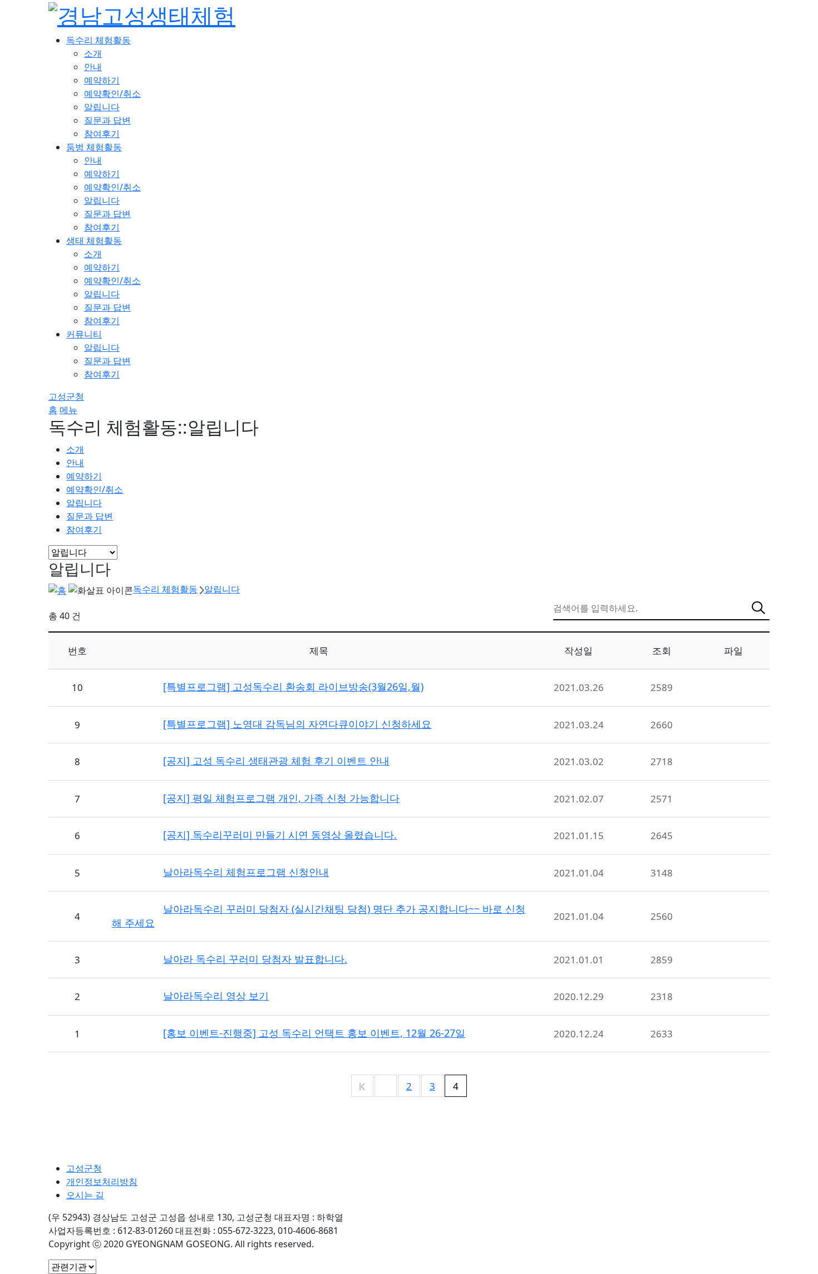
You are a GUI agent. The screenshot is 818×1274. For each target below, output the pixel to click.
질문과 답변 (107, 120)
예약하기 (102, 80)
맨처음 (362, 1086)
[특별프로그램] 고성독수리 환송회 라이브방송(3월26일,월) (293, 686)
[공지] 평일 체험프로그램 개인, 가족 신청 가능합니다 (281, 798)
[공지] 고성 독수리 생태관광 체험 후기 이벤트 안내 (276, 760)
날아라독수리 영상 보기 (216, 995)
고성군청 (66, 396)
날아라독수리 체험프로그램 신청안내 (246, 872)
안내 (93, 67)
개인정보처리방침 (101, 1181)
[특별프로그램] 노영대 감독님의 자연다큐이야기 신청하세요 (297, 724)
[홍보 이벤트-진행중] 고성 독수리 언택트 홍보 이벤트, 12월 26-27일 (314, 1033)
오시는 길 (85, 1195)
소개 (93, 53)
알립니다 (102, 107)
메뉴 (68, 410)
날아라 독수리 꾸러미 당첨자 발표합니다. (255, 959)
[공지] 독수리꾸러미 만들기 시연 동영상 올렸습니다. (280, 834)
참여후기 (102, 134)
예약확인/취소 (112, 93)
